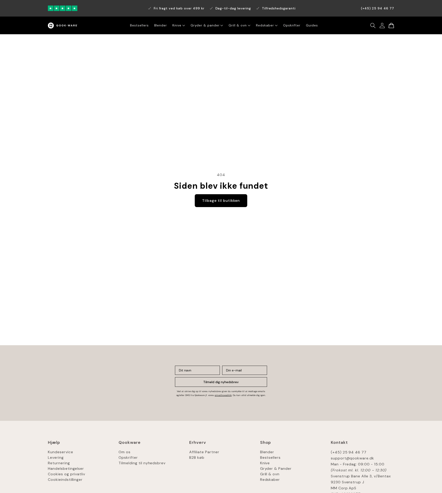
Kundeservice (60, 452)
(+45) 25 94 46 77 (348, 452)
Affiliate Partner (204, 452)
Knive (265, 463)
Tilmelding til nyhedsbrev (142, 463)
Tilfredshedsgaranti (279, 8)
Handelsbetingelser (66, 468)
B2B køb (196, 457)
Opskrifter (128, 457)
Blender (267, 452)
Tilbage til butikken (221, 200)
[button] (373, 25)
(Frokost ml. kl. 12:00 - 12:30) (359, 470)
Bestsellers (270, 457)
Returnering (59, 463)
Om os (125, 452)
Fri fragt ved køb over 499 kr (179, 8)
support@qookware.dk (352, 458)
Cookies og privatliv (66, 474)
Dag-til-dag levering (233, 8)
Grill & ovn (270, 474)
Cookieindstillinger (65, 479)
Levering (56, 457)
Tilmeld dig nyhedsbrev (221, 382)
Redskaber (270, 479)
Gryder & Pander (276, 468)
